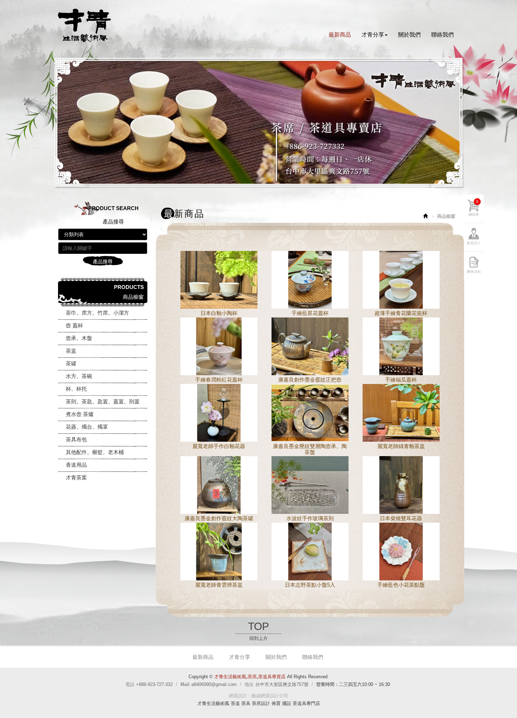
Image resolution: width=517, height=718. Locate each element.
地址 (249, 684)
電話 (129, 684)
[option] (258, 122)
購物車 (473, 208)
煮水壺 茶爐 (80, 414)
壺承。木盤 (79, 338)
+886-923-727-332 (154, 684)
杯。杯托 (76, 389)
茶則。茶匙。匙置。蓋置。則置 (103, 401)
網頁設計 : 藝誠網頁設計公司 (258, 695)
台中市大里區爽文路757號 (281, 684)
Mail (185, 684)
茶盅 (71, 351)
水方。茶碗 (79, 376)
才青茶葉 (76, 477)
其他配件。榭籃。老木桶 (95, 452)
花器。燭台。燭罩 (87, 427)
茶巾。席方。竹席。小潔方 (97, 313)
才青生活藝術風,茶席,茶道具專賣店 (84, 25)
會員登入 (474, 243)
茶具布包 (76, 439)
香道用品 (76, 465)
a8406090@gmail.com (214, 684)
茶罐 (71, 363)
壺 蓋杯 (74, 325)
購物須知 (474, 271)
